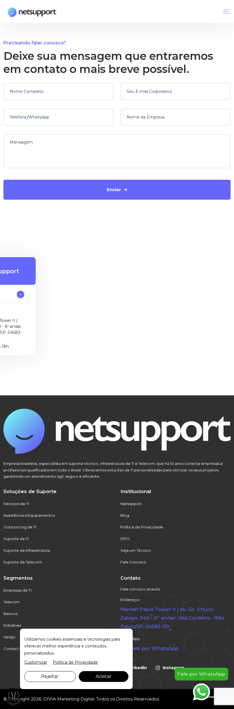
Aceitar (104, 676)
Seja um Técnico (135, 550)
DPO (125, 538)
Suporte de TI (16, 538)
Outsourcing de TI (19, 527)
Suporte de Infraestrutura (26, 550)
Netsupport (131, 503)
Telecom (11, 602)
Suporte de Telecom (22, 562)
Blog (124, 515)
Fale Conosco (133, 562)
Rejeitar (50, 676)
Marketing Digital (75, 699)
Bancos (10, 613)
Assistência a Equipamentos (29, 515)
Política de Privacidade (141, 527)
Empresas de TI (17, 590)
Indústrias (12, 625)
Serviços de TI (16, 503)
